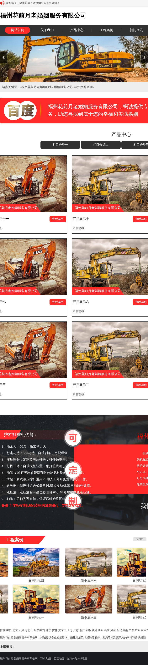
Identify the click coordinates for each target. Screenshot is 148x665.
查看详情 (35, 219)
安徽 (88, 630)
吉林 (54, 630)
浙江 (82, 630)
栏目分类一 (60, 144)
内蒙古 (41, 630)
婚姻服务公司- (64, 87)
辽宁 (48, 630)
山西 (33, 630)
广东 (131, 630)
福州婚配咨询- (84, 87)
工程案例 (106, 30)
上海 (69, 630)
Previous (3, 57)
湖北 (119, 630)
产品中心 (76, 30)
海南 (143, 630)
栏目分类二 (100, 144)
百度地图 (59, 658)
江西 (100, 630)
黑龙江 (62, 630)
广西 (137, 630)
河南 (113, 630)
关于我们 (47, 30)
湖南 (125, 630)
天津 (21, 630)
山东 (106, 630)
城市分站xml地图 (77, 658)
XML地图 (45, 658)
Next (144, 57)
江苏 (76, 630)
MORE (139, 539)
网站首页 (17, 30)
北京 (15, 630)
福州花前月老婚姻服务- (37, 87)
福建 (94, 630)
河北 (27, 630)
